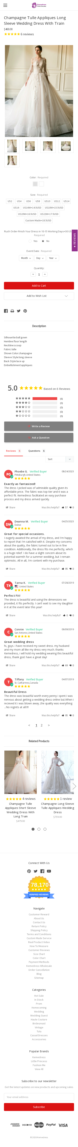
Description (39, 326)
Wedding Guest (39, 1015)
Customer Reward (39, 914)
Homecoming (39, 1007)
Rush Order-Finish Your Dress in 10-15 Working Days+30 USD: (39, 233)
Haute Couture (39, 1019)
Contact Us (39, 922)
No (47, 241)
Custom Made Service (39, 938)
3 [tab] (45, 829)
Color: (39, 177)
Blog (39, 973)
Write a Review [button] (41, 426)
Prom (39, 1003)
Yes (35, 241)
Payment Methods (39, 962)
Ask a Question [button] (41, 437)
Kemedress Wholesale (39, 966)
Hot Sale (39, 995)
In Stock (39, 999)
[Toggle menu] (5, 5)
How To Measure (39, 946)
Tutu (39, 1031)
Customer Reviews (39, 950)
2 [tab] (38, 829)
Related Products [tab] (39, 741)
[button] (65, 507)
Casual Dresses (39, 1035)
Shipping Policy (39, 930)
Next (74, 786)
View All (39, 1069)
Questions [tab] (34, 450)
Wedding (39, 1011)
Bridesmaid (39, 1023)
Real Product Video (39, 942)
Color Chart (39, 958)
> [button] (49, 725)
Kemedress (39, 1057)
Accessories (39, 1039)
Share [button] (12, 507)
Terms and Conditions (39, 934)
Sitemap (39, 977)
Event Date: (39, 251)
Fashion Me (39, 1065)
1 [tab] (33, 829)
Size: (39, 194)
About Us (39, 918)
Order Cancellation (39, 970)
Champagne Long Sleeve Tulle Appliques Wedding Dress (57, 808)
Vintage (39, 1027)
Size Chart (39, 954)
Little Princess (39, 1061)
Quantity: (39, 268)
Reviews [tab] (11, 450)
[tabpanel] (20, 787)
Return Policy (39, 926)
